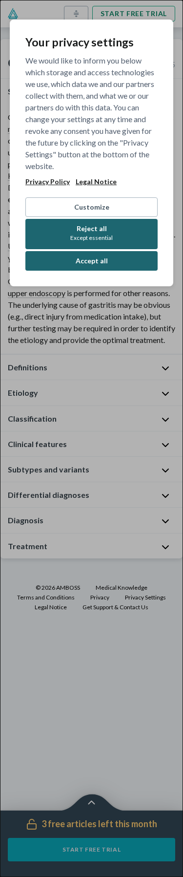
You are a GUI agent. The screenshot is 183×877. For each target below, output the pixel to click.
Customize (91, 207)
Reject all (91, 232)
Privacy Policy (47, 182)
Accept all (92, 261)
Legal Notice (96, 182)
